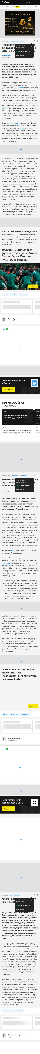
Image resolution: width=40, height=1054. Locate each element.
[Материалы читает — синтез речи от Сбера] (31, 41)
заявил (12, 557)
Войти (28, 2)
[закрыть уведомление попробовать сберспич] (31, 46)
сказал (20, 88)
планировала (15, 123)
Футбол (5, 435)
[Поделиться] (34, 41)
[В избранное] (37, 41)
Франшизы (34, 7)
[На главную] (5, 2)
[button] (37, 2)
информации (7, 570)
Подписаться (8, 397)
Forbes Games (12, 7)
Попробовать (20, 55)
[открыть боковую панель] (33, 2)
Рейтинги (25, 7)
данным (23, 128)
